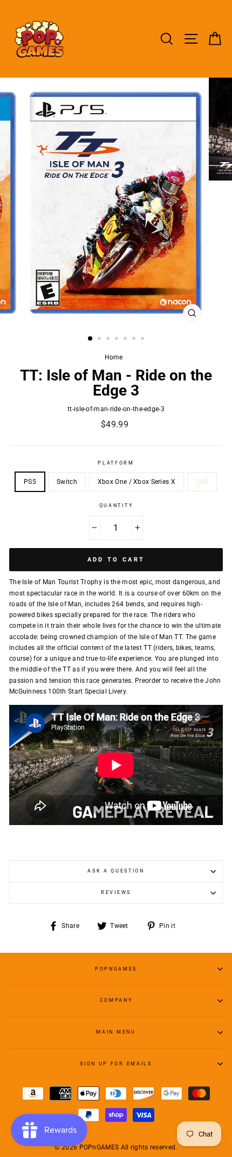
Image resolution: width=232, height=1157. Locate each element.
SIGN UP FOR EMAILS (116, 1063)
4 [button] (117, 339)
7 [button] (143, 339)
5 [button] (126, 339)
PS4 (202, 482)
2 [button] (100, 339)
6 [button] (135, 339)
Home (114, 357)
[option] (116, 203)
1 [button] (90, 339)
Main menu (115, 1032)
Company (116, 1000)
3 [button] (109, 339)
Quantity (116, 505)
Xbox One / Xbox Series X (136, 482)
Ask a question (116, 871)
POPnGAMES (116, 969)
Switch (67, 482)
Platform (116, 463)
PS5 (30, 482)
